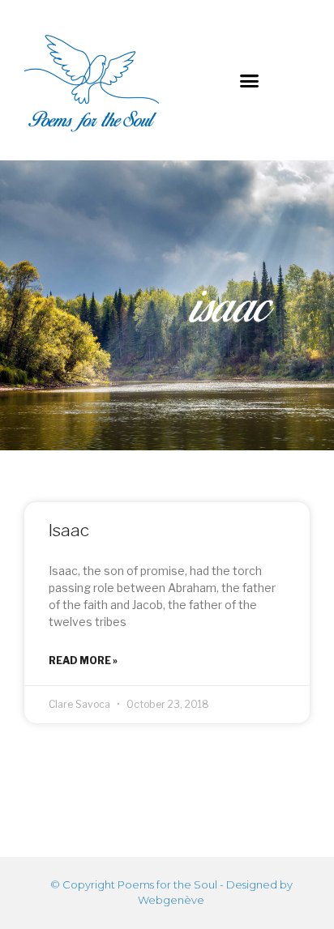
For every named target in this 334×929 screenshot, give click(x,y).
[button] (249, 80)
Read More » (83, 660)
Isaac (69, 530)
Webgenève (171, 899)
